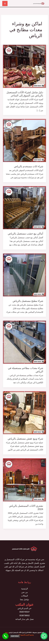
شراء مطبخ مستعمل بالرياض (28, 300)
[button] (44, 636)
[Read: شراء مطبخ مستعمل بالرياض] (24, 275)
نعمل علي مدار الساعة (24, 619)
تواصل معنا (24, 599)
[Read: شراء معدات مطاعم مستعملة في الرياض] (24, 342)
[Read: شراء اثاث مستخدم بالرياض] (24, 140)
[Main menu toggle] (5, 3)
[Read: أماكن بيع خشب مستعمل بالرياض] (24, 208)
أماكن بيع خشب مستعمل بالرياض (25, 233)
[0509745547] (5, 636)
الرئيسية (24, 589)
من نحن (24, 592)
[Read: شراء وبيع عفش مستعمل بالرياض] (24, 412)
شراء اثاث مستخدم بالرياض (28, 166)
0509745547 (24, 612)
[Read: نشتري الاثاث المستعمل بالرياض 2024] (24, 480)
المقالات (24, 596)
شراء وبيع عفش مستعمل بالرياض (25, 438)
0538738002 (24, 615)
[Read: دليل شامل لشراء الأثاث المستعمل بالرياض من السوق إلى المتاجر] (24, 66)
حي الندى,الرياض (24, 608)
